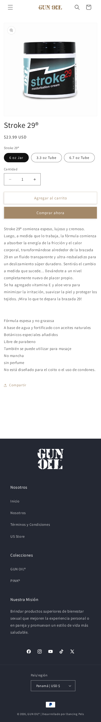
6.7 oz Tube (79, 157)
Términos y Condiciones (30, 524)
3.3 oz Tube (46, 157)
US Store (17, 536)
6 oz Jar (16, 157)
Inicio (15, 501)
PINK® (15, 580)
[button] (10, 7)
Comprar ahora (50, 212)
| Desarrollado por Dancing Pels (62, 714)
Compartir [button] (17, 385)
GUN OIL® (18, 569)
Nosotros (18, 512)
